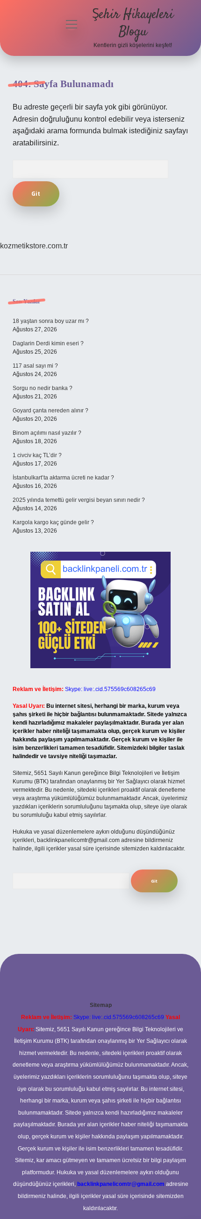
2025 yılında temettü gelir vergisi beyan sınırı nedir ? (79, 500)
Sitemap (101, 1005)
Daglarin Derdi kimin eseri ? (48, 343)
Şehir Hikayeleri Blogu (132, 23)
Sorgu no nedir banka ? (42, 388)
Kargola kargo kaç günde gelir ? (53, 522)
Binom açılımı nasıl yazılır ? (47, 433)
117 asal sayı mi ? (35, 366)
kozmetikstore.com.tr (34, 246)
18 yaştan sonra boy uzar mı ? (51, 321)
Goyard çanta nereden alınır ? (50, 410)
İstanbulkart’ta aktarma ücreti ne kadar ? (63, 477)
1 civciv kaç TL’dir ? (37, 455)
